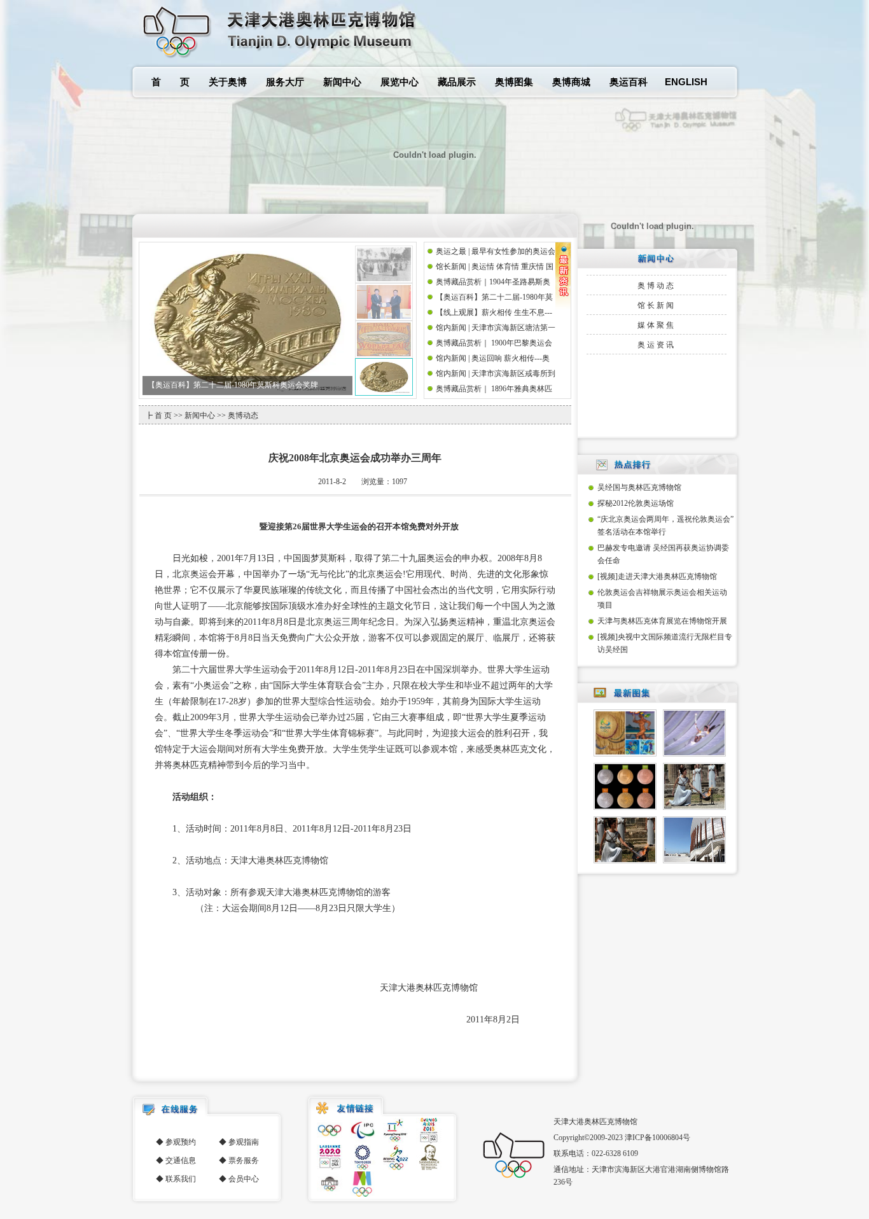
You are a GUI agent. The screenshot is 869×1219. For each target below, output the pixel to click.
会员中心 (243, 1178)
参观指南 (243, 1142)
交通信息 (180, 1160)
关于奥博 (228, 81)
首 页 (170, 81)
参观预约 (180, 1142)
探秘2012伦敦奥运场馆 (635, 503)
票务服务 (243, 1160)
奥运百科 (628, 81)
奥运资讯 (656, 344)
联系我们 (180, 1178)
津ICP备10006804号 (657, 1137)
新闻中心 (342, 81)
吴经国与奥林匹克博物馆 (639, 487)
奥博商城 (571, 81)
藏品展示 (457, 81)
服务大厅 (285, 81)
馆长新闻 (656, 305)
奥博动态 (656, 285)
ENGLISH (686, 81)
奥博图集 (514, 81)
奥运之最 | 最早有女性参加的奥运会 (207, 384)
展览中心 (399, 81)
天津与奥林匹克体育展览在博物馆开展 (662, 620)
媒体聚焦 (656, 325)
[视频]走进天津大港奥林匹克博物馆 (657, 576)
